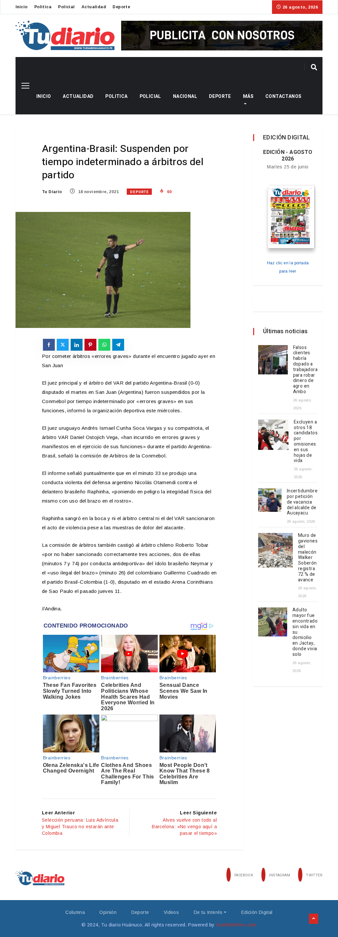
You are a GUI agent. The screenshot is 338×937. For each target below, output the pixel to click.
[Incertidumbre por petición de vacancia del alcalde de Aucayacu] (270, 500)
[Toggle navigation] (23, 86)
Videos (171, 912)
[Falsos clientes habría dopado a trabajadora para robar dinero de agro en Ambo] (273, 360)
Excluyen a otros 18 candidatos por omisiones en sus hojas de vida (306, 441)
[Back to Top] (313, 919)
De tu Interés (208, 912)
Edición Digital (257, 912)
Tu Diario (52, 192)
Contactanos (283, 96)
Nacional (185, 96)
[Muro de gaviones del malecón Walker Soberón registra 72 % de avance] (275, 550)
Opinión (108, 912)
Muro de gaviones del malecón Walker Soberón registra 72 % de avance (308, 557)
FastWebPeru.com (236, 924)
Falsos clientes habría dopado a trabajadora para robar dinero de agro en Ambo (305, 369)
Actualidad (94, 7)
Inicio (21, 7)
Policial (66, 7)
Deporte (121, 7)
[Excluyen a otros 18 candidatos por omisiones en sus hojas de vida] (273, 435)
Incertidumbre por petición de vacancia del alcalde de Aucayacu (302, 501)
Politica (42, 7)
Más (248, 96)
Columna (75, 912)
